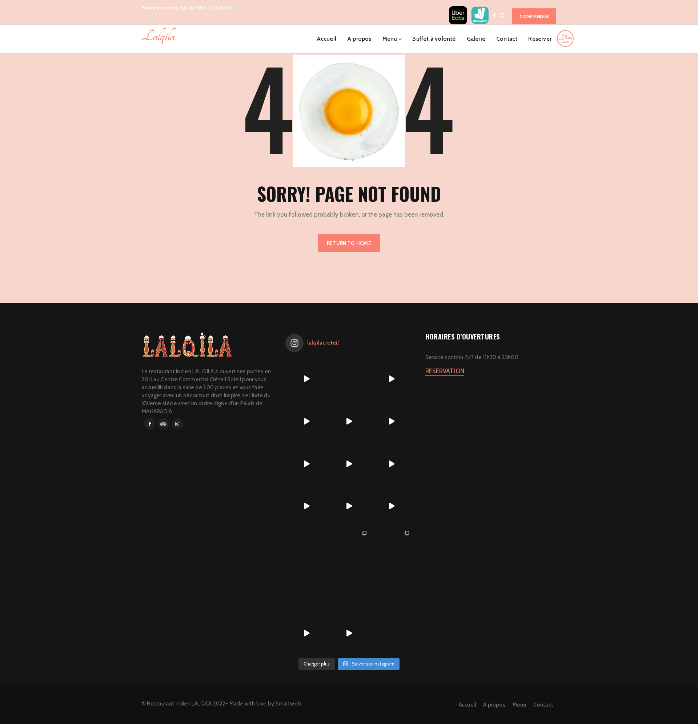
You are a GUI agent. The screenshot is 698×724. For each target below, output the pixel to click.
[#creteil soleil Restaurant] (349, 548)
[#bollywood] (349, 590)
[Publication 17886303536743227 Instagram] (306, 463)
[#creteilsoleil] (306, 548)
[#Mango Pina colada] (306, 590)
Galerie (476, 38)
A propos (359, 38)
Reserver (539, 38)
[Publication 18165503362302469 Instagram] (306, 378)
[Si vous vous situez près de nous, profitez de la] (306, 633)
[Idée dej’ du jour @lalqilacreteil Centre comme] (349, 421)
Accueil (326, 38)
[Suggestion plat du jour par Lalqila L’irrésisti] (349, 463)
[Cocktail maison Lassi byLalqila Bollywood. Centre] (306, 506)
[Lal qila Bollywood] (391, 548)
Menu (389, 38)
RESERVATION (444, 371)
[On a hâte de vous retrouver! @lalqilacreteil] (349, 378)
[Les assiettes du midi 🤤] (391, 590)
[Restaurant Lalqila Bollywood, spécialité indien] (391, 421)
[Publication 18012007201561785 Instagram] (391, 378)
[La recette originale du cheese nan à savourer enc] (391, 506)
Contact (506, 38)
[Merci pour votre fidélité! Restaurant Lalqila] (306, 421)
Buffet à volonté (434, 38)
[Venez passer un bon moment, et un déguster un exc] (391, 463)
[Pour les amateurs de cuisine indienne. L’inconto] (349, 506)
